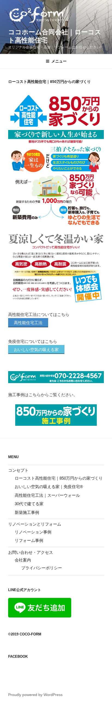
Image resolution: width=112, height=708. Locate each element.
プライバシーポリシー (41, 568)
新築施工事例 (27, 512)
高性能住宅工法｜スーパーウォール (47, 495)
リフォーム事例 (29, 540)
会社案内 (23, 560)
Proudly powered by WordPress (35, 695)
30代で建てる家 (29, 503)
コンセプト (18, 470)
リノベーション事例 (33, 532)
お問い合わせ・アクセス (30, 552)
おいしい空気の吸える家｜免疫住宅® (49, 486)
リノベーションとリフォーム (34, 524)
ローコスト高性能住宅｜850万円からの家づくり (59, 478)
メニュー (59, 61)
